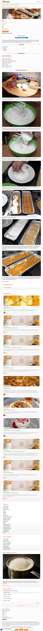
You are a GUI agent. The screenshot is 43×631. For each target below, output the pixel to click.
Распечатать (5, 28)
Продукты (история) (6, 541)
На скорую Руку (5, 531)
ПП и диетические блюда (7, 516)
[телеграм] (20, 37)
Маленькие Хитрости (6, 544)
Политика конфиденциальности (7, 617)
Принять (17, 629)
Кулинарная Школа (6, 547)
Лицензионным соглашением (27, 621)
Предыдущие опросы (21, 605)
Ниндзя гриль (5, 521)
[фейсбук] (16, 37)
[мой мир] (25, 37)
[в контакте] (19, 37)
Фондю (4, 522)
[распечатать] (27, 37)
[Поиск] (38, 2)
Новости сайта (4, 616)
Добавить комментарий (7, 287)
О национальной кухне (7, 543)
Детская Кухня (5, 515)
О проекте (3, 614)
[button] (1, 630)
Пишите (3, 613)
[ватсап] (24, 37)
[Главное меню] (40, 2)
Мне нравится (6, 31)
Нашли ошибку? (6, 29)
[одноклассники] (17, 37)
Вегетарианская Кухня (7, 518)
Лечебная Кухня (5, 546)
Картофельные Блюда (7, 528)
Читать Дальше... (6, 585)
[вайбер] (22, 37)
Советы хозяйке (6, 538)
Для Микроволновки (6, 519)
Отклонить (21, 629)
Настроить (26, 629)
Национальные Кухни (6, 524)
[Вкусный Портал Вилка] (5, 2)
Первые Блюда (5, 506)
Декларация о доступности (6, 610)
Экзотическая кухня (6, 525)
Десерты (4, 512)
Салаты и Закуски (6, 509)
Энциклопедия (5, 540)
